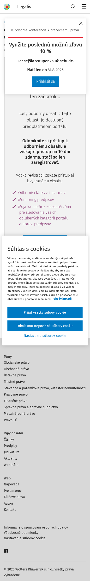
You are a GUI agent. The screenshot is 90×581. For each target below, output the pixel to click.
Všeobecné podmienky (21, 533)
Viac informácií (63, 299)
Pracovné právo (16, 394)
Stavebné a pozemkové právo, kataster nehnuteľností (45, 388)
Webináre (11, 465)
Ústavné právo (15, 375)
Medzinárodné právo (19, 414)
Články (9, 439)
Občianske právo (17, 363)
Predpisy (10, 446)
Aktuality (10, 458)
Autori (8, 503)
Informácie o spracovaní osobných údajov (36, 527)
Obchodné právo (16, 369)
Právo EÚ (10, 420)
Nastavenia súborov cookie (45, 336)
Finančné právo (15, 401)
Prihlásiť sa (45, 81)
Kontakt (10, 510)
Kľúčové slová (14, 497)
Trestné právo (14, 382)
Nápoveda (11, 484)
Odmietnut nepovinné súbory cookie (45, 326)
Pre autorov (13, 491)
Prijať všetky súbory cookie (45, 313)
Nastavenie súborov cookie (25, 538)
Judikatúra (11, 452)
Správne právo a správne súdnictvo (31, 407)
